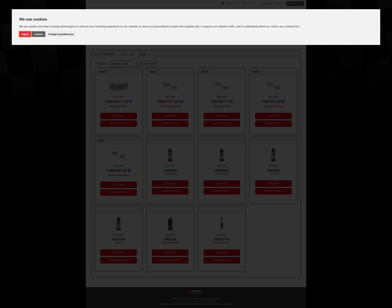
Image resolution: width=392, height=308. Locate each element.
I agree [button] (25, 34)
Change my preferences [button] (61, 34)
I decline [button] (38, 34)
